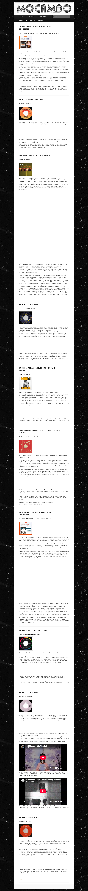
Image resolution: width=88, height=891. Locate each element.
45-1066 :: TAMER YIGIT (28, 817)
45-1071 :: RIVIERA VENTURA (31, 99)
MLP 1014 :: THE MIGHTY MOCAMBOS (34, 155)
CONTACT (40, 20)
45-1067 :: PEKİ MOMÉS (28, 692)
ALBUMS (31, 16)
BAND (21, 20)
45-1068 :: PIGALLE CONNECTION (33, 630)
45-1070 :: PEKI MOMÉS (28, 304)
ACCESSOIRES (30, 20)
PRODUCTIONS (41, 16)
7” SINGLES (23, 16)
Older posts (23, 880)
